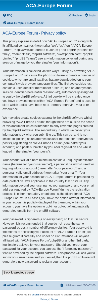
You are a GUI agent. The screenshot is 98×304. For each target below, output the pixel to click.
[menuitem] (8, 15)
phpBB (36, 294)
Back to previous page (19, 272)
